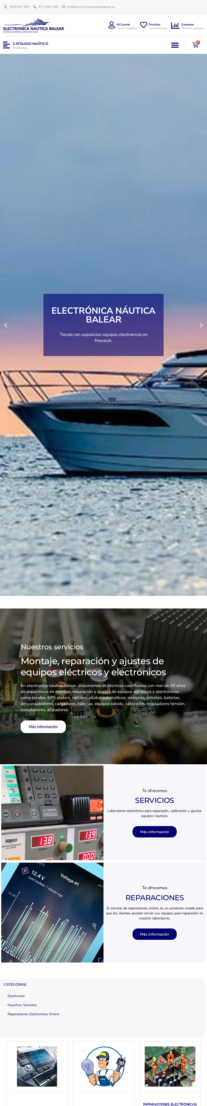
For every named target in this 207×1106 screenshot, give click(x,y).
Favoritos (155, 24)
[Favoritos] (143, 24)
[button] (175, 45)
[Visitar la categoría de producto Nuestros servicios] (103, 1066)
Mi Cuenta (123, 24)
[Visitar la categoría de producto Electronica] (37, 1066)
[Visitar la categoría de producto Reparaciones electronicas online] (170, 1066)
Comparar (187, 24)
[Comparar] (175, 25)
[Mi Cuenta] (111, 24)
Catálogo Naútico (30, 43)
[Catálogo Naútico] (6, 45)
